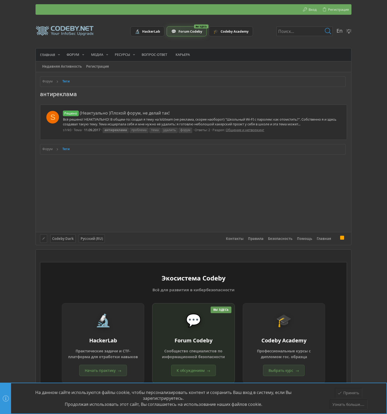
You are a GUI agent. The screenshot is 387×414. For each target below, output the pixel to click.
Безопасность (280, 238)
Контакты (235, 238)
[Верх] (335, 238)
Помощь (304, 238)
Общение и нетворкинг (245, 129)
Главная (324, 238)
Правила (256, 238)
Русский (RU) (92, 238)
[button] (59, 54)
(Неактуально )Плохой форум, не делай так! (116, 113)
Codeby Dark (63, 238)
